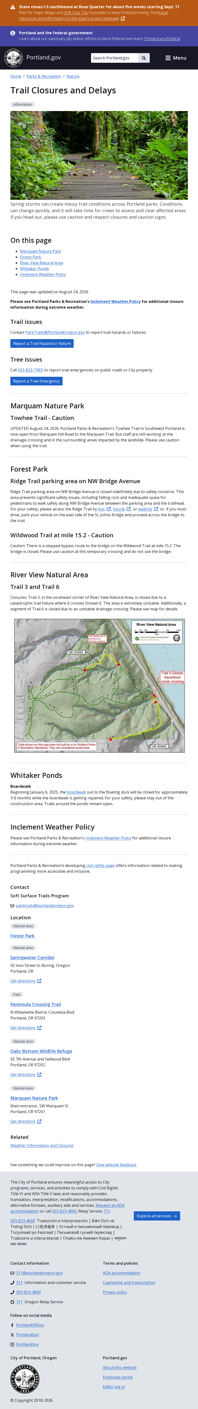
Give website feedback (116, 1164)
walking (145, 509)
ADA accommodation (121, 1273)
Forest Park (31, 257)
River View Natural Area (41, 262)
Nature (72, 76)
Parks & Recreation (44, 76)
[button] (175, 58)
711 (107, 1211)
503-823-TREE (30, 370)
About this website (120, 1367)
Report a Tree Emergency (36, 381)
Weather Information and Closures (42, 1145)
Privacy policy (115, 1292)
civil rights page (100, 865)
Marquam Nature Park (40, 251)
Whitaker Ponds (34, 268)
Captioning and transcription (129, 1282)
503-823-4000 (64, 1211)
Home (15, 76)
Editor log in (114, 1386)
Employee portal (118, 1377)
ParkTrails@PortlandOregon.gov (55, 332)
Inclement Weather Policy (43, 274)
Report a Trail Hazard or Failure (42, 343)
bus (101, 509)
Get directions (22, 981)
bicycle (119, 509)
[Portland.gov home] (32, 58)
